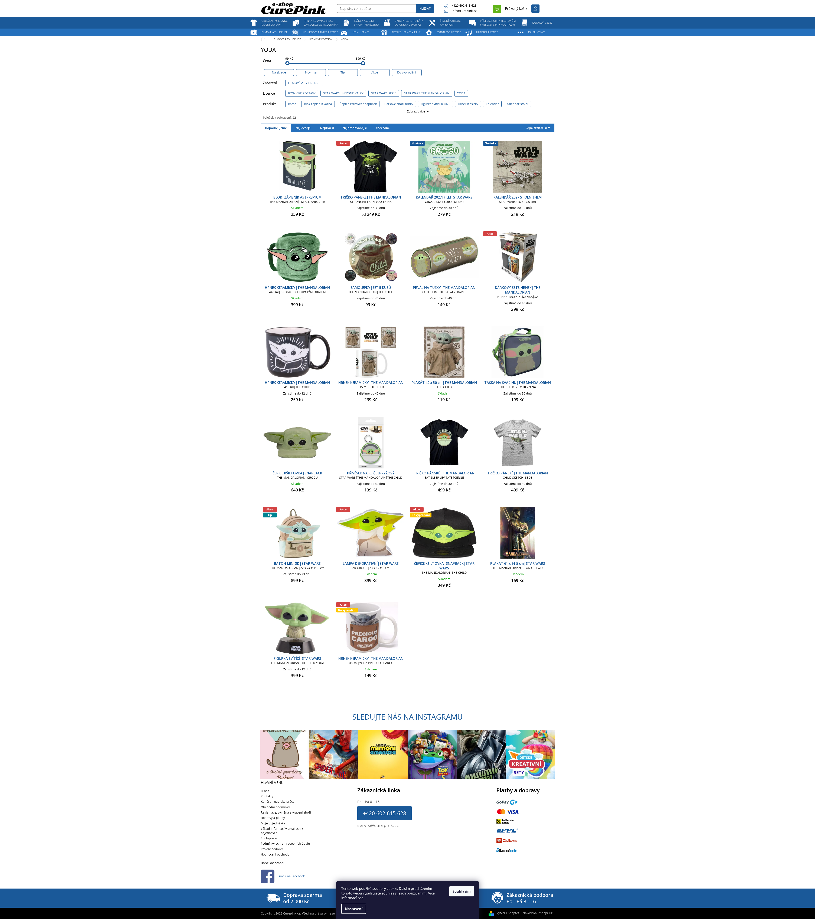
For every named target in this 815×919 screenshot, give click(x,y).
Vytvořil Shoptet (508, 913)
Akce (374, 72)
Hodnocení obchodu (275, 854)
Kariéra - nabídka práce (277, 801)
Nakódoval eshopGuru (538, 913)
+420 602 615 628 (384, 813)
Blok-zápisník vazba (318, 104)
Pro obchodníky (272, 849)
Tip (342, 72)
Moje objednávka (273, 823)
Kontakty (267, 796)
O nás (265, 791)
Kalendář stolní (517, 104)
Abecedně (382, 128)
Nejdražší (327, 128)
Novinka (311, 72)
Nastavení (353, 908)
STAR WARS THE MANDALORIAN (427, 93)
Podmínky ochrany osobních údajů (285, 843)
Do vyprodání (406, 72)
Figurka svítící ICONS (435, 104)
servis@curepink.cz (378, 825)
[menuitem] (275, 23)
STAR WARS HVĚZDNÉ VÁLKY (343, 93)
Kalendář (492, 104)
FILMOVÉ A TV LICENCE (304, 83)
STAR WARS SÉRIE (383, 93)
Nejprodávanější (355, 128)
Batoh (292, 104)
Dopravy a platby (273, 818)
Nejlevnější (303, 128)
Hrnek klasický (468, 104)
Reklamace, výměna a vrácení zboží (286, 812)
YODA (461, 93)
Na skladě (279, 72)
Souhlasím (462, 891)
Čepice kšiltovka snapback (358, 104)
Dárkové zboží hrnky (398, 104)
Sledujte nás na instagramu (407, 717)
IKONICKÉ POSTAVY (302, 93)
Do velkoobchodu (273, 863)
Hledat (425, 8)
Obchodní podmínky (275, 807)
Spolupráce (269, 838)
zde (360, 898)
